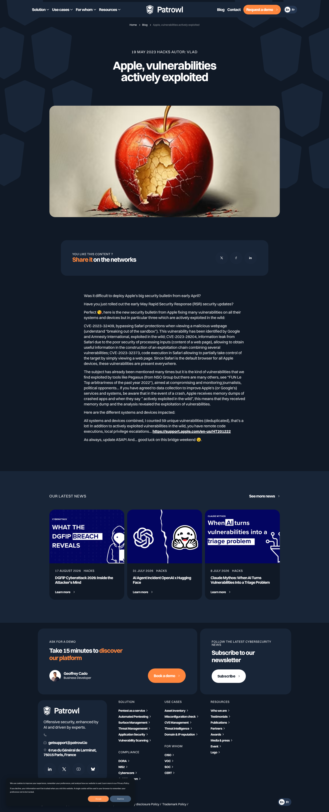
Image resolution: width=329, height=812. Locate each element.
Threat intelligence (177, 728)
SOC (168, 766)
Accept (98, 799)
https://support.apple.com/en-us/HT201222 (191, 431)
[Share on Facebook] (236, 258)
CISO (168, 754)
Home (133, 25)
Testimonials (219, 716)
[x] (64, 769)
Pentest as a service (132, 710)
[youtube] (78, 769)
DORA (123, 760)
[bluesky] (93, 769)
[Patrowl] (164, 9)
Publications (219, 722)
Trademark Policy (174, 804)
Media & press (220, 740)
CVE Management (177, 722)
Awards (216, 734)
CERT (168, 772)
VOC (168, 760)
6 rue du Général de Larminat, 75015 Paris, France (70, 752)
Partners (216, 728)
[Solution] (40, 10)
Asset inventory (175, 710)
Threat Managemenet (133, 728)
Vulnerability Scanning (133, 740)
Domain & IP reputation (180, 734)
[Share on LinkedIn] (250, 258)
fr (293, 10)
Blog (145, 25)
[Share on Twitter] (221, 258)
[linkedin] (50, 769)
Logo (214, 752)
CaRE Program (128, 778)
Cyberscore (126, 772)
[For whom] (86, 10)
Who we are (219, 710)
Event (214, 746)
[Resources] (110, 10)
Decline (120, 799)
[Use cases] (62, 10)
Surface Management (133, 722)
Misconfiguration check (180, 716)
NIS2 (122, 766)
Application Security (132, 734)
